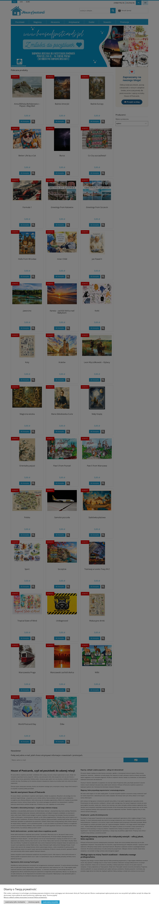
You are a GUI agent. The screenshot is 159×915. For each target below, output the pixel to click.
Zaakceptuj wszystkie (50, 902)
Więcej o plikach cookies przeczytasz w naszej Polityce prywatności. (25, 897)
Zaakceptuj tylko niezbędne (15, 902)
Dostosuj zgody (33, 902)
